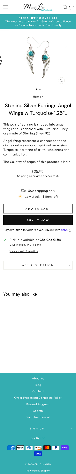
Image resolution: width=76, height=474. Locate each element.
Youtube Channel (37, 417)
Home (37, 96)
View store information (24, 251)
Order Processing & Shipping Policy (38, 397)
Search (38, 411)
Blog (38, 385)
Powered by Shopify (38, 470)
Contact (38, 391)
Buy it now (38, 220)
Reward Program (38, 404)
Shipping (22, 176)
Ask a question (38, 265)
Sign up (37, 428)
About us (38, 378)
